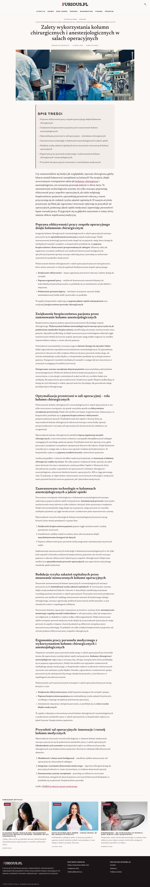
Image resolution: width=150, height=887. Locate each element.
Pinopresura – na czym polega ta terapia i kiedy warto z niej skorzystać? (122, 833)
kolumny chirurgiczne (86, 181)
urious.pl (75, 4)
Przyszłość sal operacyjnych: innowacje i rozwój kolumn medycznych (70, 162)
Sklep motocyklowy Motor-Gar (78, 865)
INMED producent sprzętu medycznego (59, 787)
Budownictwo (86, 11)
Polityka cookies (116, 872)
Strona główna (70, 19)
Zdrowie (74, 11)
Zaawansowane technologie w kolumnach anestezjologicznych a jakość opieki (74, 141)
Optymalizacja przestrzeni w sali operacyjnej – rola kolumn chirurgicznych (73, 136)
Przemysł (109, 11)
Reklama (113, 868)
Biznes (51, 11)
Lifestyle (40, 11)
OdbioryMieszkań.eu (75, 872)
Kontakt (113, 865)
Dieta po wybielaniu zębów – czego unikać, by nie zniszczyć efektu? (74, 833)
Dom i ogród (61, 11)
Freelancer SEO (73, 868)
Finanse (99, 11)
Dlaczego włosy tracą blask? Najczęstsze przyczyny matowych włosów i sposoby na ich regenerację (26, 834)
